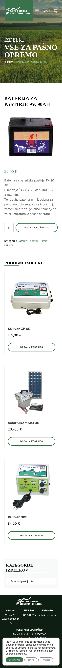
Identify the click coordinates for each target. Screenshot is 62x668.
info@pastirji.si (47, 615)
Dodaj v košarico (36, 227)
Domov (9, 62)
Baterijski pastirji (28, 241)
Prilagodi (46, 660)
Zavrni (31, 660)
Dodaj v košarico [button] (31, 347)
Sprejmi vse (14, 660)
